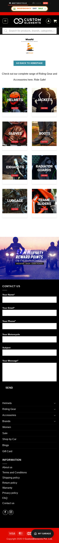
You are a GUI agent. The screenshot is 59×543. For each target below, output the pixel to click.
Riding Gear (9, 409)
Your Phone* (9, 321)
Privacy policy (10, 493)
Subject (6, 347)
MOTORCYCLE (19, 3)
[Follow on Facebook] (5, 512)
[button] (5, 21)
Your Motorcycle (11, 334)
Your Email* (8, 308)
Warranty (7, 487)
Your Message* (10, 360)
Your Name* (8, 294)
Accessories (9, 415)
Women (6, 427)
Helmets (7, 403)
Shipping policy (11, 477)
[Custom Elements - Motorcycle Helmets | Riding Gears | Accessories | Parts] (27, 21)
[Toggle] (55, 403)
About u (6, 467)
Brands (6, 421)
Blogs (5, 445)
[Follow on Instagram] (11, 512)
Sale (5, 433)
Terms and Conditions (14, 472)
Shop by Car (9, 439)
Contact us (8, 503)
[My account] (48, 21)
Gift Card (7, 451)
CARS (41, 3)
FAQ (4, 498)
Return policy (9, 482)
